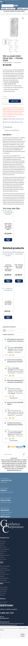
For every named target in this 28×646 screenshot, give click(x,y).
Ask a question (17, 62)
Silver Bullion (5, 14)
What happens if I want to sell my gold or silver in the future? (15, 340)
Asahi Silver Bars (12, 118)
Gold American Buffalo (5, 570)
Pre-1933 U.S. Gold (4, 574)
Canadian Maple (3, 568)
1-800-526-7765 (7, 613)
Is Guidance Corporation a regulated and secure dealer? (15, 423)
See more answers (14, 397)
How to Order (3, 547)
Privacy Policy (3, 559)
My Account (2, 541)
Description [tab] (8, 127)
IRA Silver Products (19, 122)
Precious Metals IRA (4, 549)
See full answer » (17, 352)
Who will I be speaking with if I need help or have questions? (15, 381)
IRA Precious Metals (9, 122)
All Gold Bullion (3, 580)
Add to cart (14, 101)
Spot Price (2, 557)
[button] (23, 18)
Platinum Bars (3, 604)
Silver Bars (18, 118)
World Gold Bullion (4, 578)
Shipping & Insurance (4, 555)
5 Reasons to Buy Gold (5, 582)
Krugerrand (2, 572)
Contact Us (2, 543)
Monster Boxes (3, 591)
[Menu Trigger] (1, 1)
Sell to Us (2, 553)
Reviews (2, 561)
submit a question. (11, 609)
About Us (2, 545)
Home (2, 14)
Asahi (10, 14)
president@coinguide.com (6, 625)
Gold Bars (2, 576)
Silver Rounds (3, 593)
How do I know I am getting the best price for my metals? (15, 360)
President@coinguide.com (14, 470)
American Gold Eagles (5, 566)
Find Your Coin (3, 551)
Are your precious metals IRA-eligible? (15, 403)
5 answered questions (7, 62)
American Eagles (3, 587)
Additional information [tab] (12, 130)
